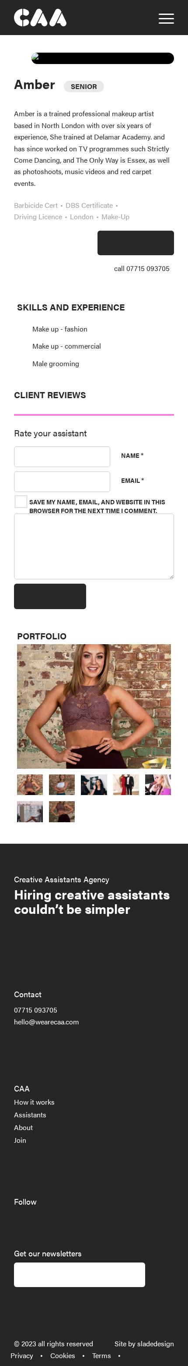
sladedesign (155, 1343)
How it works (34, 1102)
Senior (84, 86)
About (23, 1127)
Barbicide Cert (36, 205)
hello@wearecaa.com (46, 1021)
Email (132, 480)
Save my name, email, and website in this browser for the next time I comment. (97, 506)
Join (20, 1140)
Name (132, 455)
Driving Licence (38, 216)
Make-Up (115, 216)
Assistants (30, 1114)
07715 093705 (35, 1010)
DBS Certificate (89, 205)
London (82, 216)
